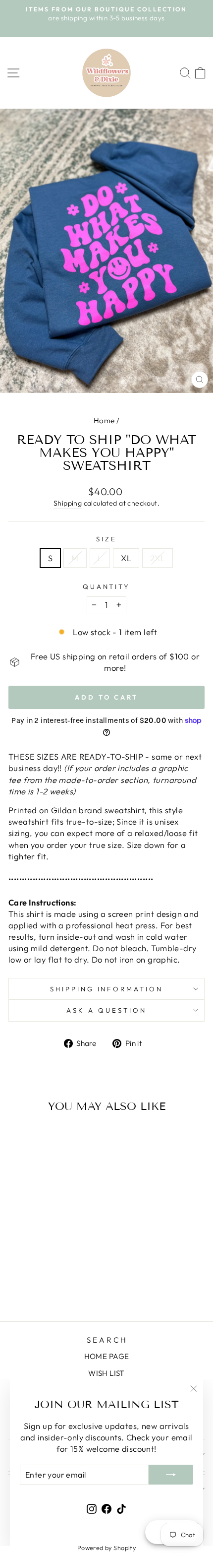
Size (106, 539)
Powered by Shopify (106, 1548)
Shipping (67, 503)
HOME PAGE (106, 1356)
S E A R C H (106, 1340)
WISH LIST (106, 1373)
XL (126, 558)
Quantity (107, 586)
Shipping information (106, 989)
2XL (157, 558)
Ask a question (106, 1010)
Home (104, 420)
